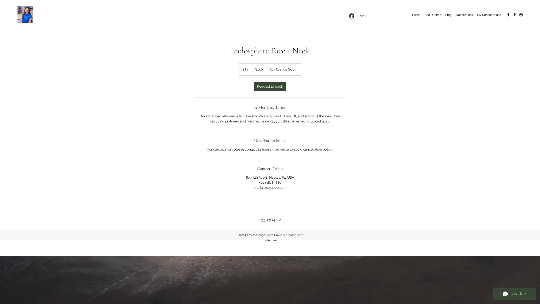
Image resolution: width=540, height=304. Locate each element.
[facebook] (508, 15)
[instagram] (521, 15)
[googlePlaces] (515, 15)
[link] (270, 86)
